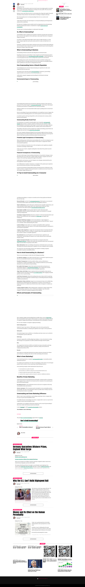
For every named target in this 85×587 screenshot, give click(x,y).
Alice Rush (22, 4)
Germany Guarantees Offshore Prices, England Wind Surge (26, 459)
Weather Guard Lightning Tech (21, 456)
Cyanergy (41, 417)
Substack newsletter (45, 466)
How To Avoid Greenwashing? (26, 417)
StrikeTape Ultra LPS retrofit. (26, 466)
